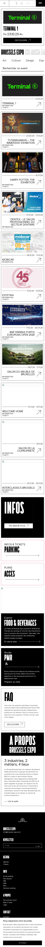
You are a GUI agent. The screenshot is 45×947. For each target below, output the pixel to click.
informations (7, 106)
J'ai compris (22, 943)
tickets (5, 107)
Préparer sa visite (12, 682)
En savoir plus (10, 641)
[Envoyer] (37, 846)
